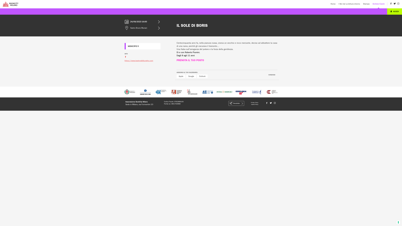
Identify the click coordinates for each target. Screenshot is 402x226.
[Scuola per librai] (176, 92)
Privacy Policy (254, 102)
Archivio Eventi (379, 4)
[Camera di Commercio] (272, 92)
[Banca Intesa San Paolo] (224, 92)
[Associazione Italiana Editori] (207, 92)
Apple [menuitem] (181, 76)
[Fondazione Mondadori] (192, 92)
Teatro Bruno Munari (138, 28)
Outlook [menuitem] (202, 76)
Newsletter (236, 103)
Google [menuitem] (191, 76)
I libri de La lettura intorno (349, 4)
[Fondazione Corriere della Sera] (145, 92)
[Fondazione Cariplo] (257, 92)
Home (333, 4)
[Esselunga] (241, 92)
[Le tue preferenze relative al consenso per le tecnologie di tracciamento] (398, 222)
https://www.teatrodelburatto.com (139, 61)
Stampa (366, 4)
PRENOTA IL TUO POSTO (190, 60)
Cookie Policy (254, 104)
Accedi (396, 11)
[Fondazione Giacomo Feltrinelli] (160, 92)
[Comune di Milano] (129, 92)
